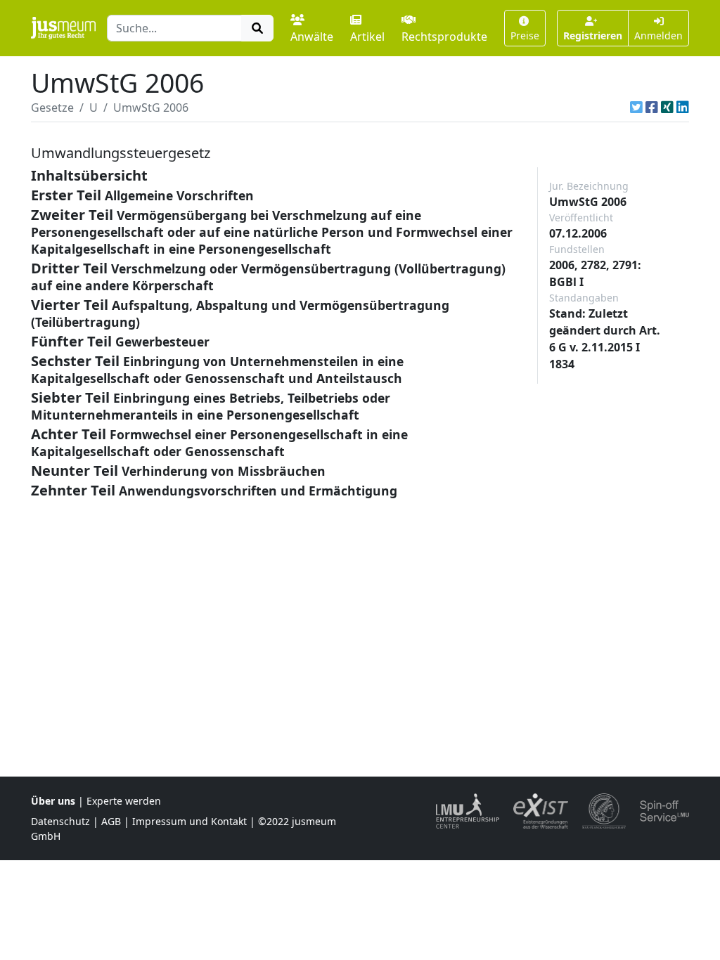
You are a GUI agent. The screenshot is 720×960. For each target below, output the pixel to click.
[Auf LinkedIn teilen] (682, 107)
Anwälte (311, 36)
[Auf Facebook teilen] (651, 107)
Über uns (53, 800)
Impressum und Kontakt (189, 821)
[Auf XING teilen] (667, 107)
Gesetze (52, 107)
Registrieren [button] (592, 35)
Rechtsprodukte (444, 36)
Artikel (367, 36)
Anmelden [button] (658, 35)
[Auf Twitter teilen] (636, 107)
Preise (524, 35)
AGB (111, 821)
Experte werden (123, 800)
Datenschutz (60, 821)
